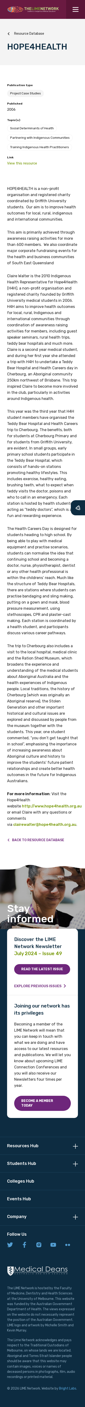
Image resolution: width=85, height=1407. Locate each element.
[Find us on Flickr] (68, 1245)
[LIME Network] (33, 9)
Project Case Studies (25, 93)
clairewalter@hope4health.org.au (44, 824)
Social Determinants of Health (32, 128)
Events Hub (19, 1198)
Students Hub (21, 1163)
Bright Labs (67, 1388)
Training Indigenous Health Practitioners (39, 147)
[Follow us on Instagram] (39, 1245)
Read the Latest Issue (42, 969)
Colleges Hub (20, 1181)
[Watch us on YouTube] (53, 1245)
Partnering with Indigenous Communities (40, 137)
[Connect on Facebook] (24, 1245)
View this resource (22, 163)
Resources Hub (22, 1145)
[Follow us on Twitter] (10, 1245)
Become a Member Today (37, 1103)
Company (16, 1216)
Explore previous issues (38, 986)
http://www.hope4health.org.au (52, 806)
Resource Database (29, 34)
